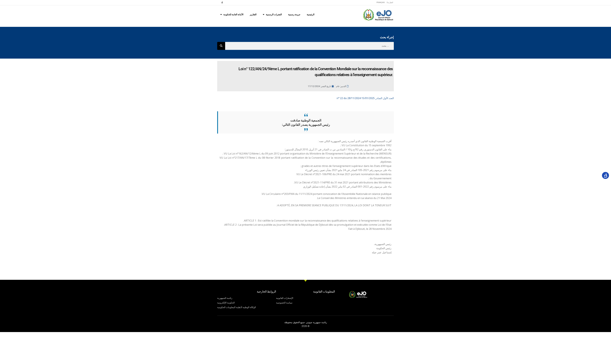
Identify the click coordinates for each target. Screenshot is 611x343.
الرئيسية (310, 14)
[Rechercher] (221, 46)
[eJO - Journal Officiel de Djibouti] (378, 14)
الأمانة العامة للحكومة (233, 14)
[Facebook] (222, 2)
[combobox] (309, 46)
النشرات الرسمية (274, 14)
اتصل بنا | (389, 2)
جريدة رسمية (294, 14)
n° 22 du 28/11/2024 (365, 98)
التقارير (253, 14)
